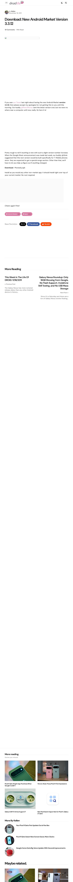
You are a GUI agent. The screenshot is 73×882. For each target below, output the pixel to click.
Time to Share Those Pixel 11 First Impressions (52, 784)
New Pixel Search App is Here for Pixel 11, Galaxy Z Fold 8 (52, 813)
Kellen (13, 11)
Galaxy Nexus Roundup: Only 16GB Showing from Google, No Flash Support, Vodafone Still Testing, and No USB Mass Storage (53, 283)
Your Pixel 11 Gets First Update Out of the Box (32, 825)
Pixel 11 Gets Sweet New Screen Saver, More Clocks (35, 837)
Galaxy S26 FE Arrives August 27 (15, 812)
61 (10, 30)
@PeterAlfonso (27, 107)
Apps (27, 214)
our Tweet (17, 102)
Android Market (13, 214)
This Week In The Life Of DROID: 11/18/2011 (17, 278)
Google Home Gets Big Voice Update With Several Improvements (40, 848)
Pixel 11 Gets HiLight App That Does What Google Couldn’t (18, 785)
